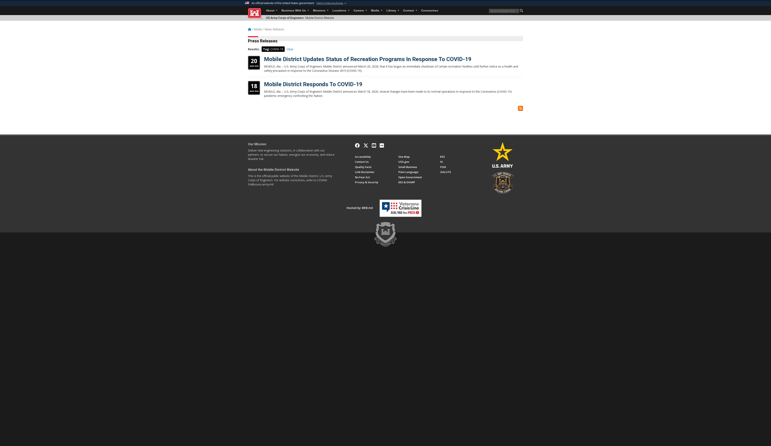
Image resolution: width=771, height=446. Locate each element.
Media (375, 10)
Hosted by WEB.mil (360, 208)
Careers (359, 10)
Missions (319, 10)
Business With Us (294, 10)
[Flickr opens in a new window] (382, 145)
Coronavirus (429, 10)
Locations (339, 10)
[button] (332, 3)
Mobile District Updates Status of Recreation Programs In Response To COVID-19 (367, 59)
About (270, 10)
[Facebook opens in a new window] (357, 145)
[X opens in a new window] (365, 145)
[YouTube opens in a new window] (374, 145)
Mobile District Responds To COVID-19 (313, 84)
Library (392, 10)
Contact (409, 10)
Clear (290, 49)
